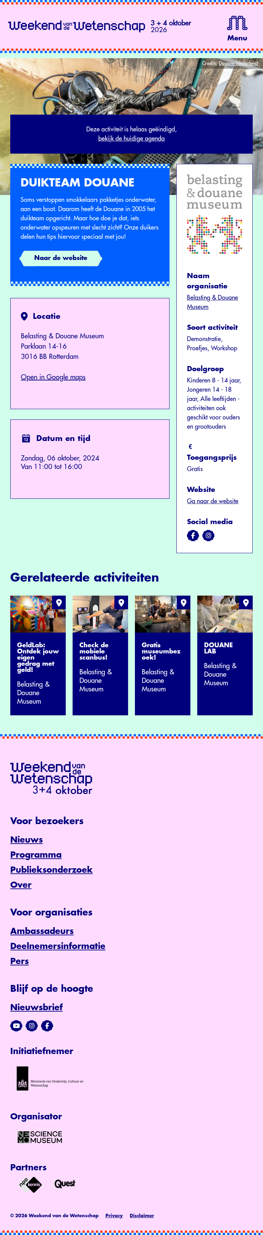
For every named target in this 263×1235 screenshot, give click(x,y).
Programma (36, 855)
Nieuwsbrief (36, 1007)
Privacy (114, 1215)
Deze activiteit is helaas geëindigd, (131, 134)
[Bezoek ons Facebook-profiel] (47, 1026)
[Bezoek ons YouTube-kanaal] (16, 1026)
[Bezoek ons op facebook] (193, 536)
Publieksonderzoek (51, 870)
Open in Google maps (53, 377)
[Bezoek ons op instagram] (208, 536)
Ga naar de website (212, 501)
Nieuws (26, 840)
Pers (19, 961)
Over (21, 885)
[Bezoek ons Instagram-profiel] (32, 1026)
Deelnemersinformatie (57, 946)
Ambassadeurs (42, 931)
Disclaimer (142, 1215)
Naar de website (60, 258)
